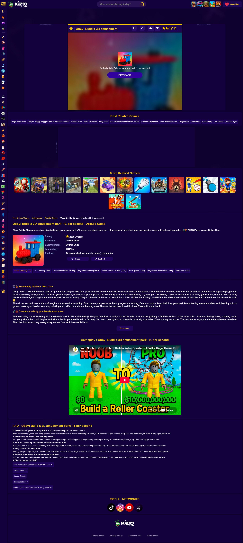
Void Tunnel (218, 122)
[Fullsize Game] (142, 28)
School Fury (207, 122)
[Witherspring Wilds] (39, 185)
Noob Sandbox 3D (21, 482)
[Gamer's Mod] (73, 185)
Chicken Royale (231, 122)
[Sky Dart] (133, 201)
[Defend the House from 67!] (90, 185)
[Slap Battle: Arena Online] (142, 185)
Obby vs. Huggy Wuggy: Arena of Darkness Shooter (48, 122)
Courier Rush (76, 122)
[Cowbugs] (176, 185)
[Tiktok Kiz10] (111, 507)
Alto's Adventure (90, 122)
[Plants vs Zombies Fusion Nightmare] (125, 185)
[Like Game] (151, 28)
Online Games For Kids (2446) (114, 271)
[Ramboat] (159, 185)
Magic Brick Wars (19, 122)
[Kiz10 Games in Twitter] (138, 507)
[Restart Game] (134, 28)
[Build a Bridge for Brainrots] (212, 4)
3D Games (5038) (183, 271)
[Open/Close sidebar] (3, 4)
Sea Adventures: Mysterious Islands (125, 122)
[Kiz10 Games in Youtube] (129, 507)
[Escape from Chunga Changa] (206, 4)
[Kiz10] (22, 4)
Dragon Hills (184, 122)
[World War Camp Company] (107, 185)
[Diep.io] (210, 185)
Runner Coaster (20, 476)
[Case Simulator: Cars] (200, 4)
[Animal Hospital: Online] (194, 4)
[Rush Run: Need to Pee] (228, 185)
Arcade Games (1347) (22, 271)
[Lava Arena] (218, 4)
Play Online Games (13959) (88, 271)
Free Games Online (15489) (64, 271)
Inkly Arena (103, 122)
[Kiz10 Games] (125, 523)
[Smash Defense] (193, 185)
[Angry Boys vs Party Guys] (22, 185)
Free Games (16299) (42, 271)
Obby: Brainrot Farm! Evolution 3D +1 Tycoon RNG (33, 488)
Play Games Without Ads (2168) (160, 271)
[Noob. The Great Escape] (56, 185)
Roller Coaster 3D (20, 470)
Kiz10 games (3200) (137, 271)
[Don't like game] (157, 28)
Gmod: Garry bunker (149, 122)
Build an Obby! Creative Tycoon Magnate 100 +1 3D (33, 465)
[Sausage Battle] (116, 201)
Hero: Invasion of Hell (168, 122)
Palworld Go (195, 122)
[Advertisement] (125, 16)
